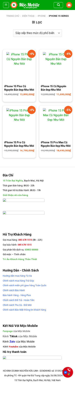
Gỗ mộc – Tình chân (14, 254)
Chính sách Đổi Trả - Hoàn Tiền (18, 300)
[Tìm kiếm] (58, 5)
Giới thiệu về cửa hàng (15, 195)
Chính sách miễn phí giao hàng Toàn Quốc (24, 285)
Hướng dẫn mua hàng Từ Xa (17, 275)
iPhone (42, 16)
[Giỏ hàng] (69, 5)
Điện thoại (28, 16)
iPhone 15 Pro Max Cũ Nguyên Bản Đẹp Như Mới (56, 144)
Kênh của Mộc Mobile (20, 336)
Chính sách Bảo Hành (14, 290)
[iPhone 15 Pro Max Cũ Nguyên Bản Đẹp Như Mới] (55, 123)
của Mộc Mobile (16, 331)
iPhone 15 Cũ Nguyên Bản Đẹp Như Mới (53, 88)
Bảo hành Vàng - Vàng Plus (17, 295)
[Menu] (6, 5)
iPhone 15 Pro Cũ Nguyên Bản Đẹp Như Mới (19, 144)
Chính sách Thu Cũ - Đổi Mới (17, 305)
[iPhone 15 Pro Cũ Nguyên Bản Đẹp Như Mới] (19, 123)
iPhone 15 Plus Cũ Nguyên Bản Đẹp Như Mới (19, 88)
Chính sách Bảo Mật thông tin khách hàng (24, 309)
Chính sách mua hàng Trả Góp (18, 280)
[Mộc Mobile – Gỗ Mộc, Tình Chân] (25, 5)
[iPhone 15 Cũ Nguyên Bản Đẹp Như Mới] (55, 67)
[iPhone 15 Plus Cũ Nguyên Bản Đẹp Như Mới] (19, 67)
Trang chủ (12, 16)
